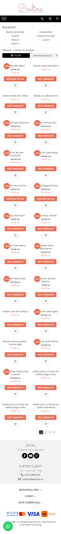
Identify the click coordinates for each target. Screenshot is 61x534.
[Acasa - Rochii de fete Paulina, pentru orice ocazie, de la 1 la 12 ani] (30, 7)
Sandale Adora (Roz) (15, 278)
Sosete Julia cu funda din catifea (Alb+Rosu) (46, 406)
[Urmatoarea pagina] (54, 432)
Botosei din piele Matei (46, 152)
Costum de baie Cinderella (15, 154)
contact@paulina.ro (32, 479)
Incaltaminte (45, 31)
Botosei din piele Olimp (45, 341)
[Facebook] (24, 455)
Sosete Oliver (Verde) (46, 215)
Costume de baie (46, 35)
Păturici (15, 43)
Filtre (17, 55)
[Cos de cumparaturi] (50, 19)
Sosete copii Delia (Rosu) (15, 311)
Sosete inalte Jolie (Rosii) (45, 65)
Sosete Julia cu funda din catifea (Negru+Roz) (46, 373)
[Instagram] (36, 455)
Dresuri (15, 39)
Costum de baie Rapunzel (15, 122)
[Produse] (4, 19)
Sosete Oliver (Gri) (15, 215)
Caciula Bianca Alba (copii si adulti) (15, 373)
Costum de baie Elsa (45, 122)
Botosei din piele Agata (46, 311)
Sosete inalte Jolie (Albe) (15, 95)
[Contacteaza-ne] (42, 19)
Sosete (15, 35)
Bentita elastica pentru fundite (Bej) (15, 343)
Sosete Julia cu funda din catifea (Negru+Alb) (15, 406)
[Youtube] (30, 455)
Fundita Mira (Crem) (15, 185)
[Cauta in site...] (57, 19)
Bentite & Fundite (15, 31)
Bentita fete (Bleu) (15, 65)
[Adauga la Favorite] (15, 85)
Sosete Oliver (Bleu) (15, 245)
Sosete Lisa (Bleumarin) (46, 95)
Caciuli (45, 39)
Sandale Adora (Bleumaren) (45, 247)
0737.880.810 (32, 474)
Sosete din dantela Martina (46, 280)
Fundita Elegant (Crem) (46, 185)
